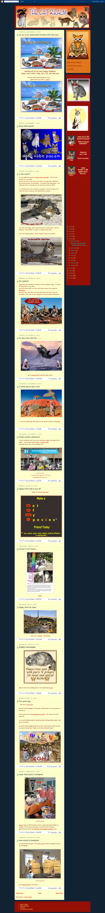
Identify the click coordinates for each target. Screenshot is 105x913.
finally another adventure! (29, 437)
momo (40, 595)
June (72, 255)
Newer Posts (19, 893)
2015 (71, 231)
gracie (47, 79)
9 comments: (53, 541)
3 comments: (53, 166)
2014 (71, 234)
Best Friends (24, 904)
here (58, 421)
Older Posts (59, 893)
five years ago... (25, 701)
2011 (71, 268)
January (73, 265)
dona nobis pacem (26, 126)
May (72, 258)
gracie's (40, 636)
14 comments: (53, 766)
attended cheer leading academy (43, 829)
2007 (71, 278)
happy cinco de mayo (27, 607)
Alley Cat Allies (24, 906)
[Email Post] (59, 118)
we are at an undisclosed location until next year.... (39, 35)
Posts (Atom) (28, 897)
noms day (45, 492)
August (73, 253)
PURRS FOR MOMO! (27, 647)
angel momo (36, 477)
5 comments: (53, 273)
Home (39, 893)
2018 (71, 229)
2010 (71, 271)
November (74, 248)
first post (30, 704)
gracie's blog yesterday (42, 177)
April (72, 260)
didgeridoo (22, 290)
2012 (71, 239)
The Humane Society (26, 909)
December (74, 241)
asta (38, 475)
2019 (71, 226)
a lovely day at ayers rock (29, 387)
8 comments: (53, 118)
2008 (71, 275)
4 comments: (53, 330)
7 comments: (53, 832)
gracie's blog (35, 375)
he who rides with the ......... (30, 338)
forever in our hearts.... (28, 549)
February (73, 263)
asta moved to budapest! (29, 840)
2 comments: (53, 888)
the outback (24, 281)
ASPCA (22, 907)
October (73, 250)
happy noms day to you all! (30, 489)
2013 (71, 236)
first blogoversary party (38, 714)
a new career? (24, 174)
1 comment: (54, 378)
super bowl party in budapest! (31, 774)
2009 (71, 273)
